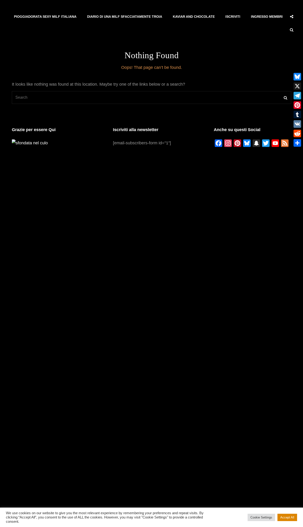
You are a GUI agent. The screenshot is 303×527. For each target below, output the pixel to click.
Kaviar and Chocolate (194, 16)
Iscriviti (232, 16)
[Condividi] (297, 143)
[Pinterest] (297, 105)
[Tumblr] (297, 114)
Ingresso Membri (267, 16)
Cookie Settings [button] (261, 517)
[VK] (297, 124)
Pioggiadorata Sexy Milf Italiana (45, 16)
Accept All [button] (287, 517)
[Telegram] (297, 95)
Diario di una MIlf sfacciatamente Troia (124, 16)
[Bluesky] (297, 76)
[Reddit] (297, 133)
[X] (297, 86)
